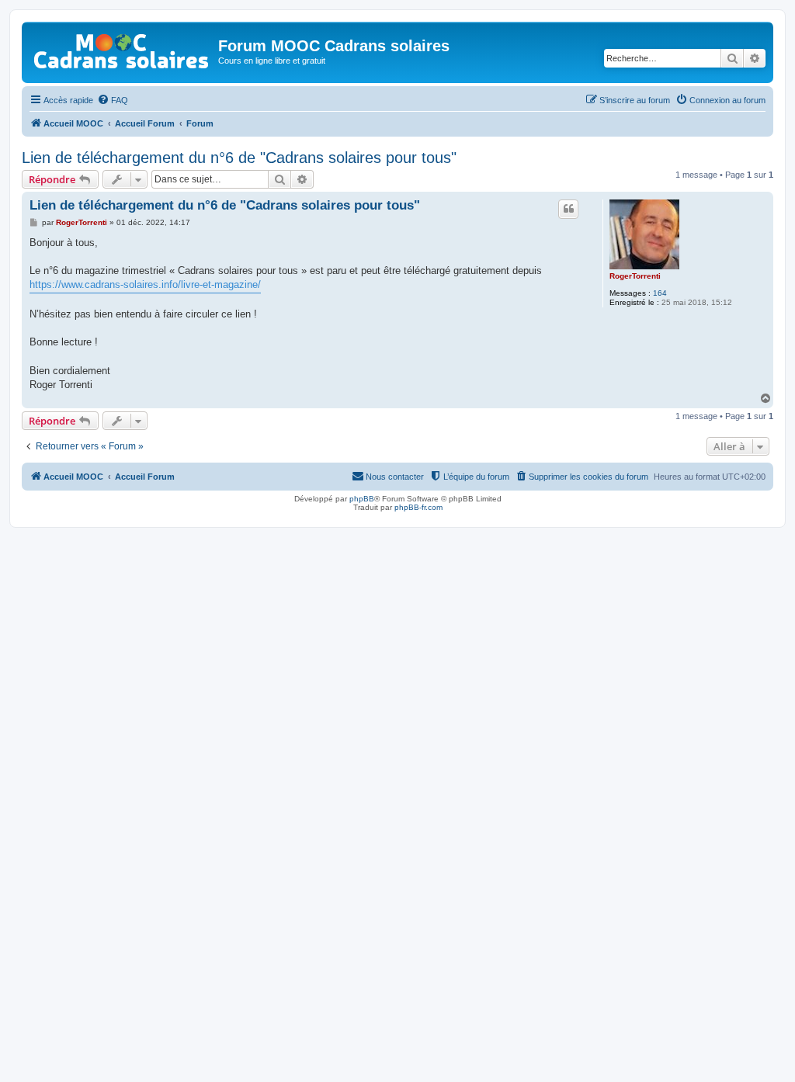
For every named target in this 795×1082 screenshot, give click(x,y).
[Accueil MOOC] (122, 48)
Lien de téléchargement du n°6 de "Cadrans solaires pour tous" (239, 157)
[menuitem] (112, 100)
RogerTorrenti (635, 276)
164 (660, 293)
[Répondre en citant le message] (568, 208)
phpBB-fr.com (418, 507)
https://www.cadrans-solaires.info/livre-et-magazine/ (145, 284)
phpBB (361, 498)
